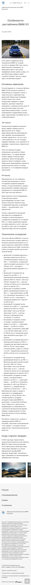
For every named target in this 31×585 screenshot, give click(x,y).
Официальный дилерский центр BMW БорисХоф (12, 8)
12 (30, 479)
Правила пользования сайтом (9, 570)
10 (26, 479)
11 (28, 479)
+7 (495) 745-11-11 (16, 3)
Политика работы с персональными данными (13, 573)
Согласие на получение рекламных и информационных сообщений (15, 576)
